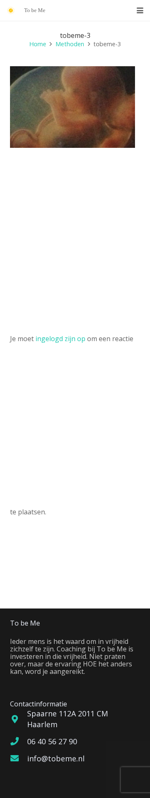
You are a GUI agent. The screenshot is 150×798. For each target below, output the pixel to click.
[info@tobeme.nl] (18, 758)
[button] (140, 10)
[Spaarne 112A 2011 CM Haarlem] (18, 719)
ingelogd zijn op (60, 338)
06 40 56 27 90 (52, 741)
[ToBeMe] (11, 10)
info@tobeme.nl (56, 758)
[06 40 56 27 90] (18, 741)
